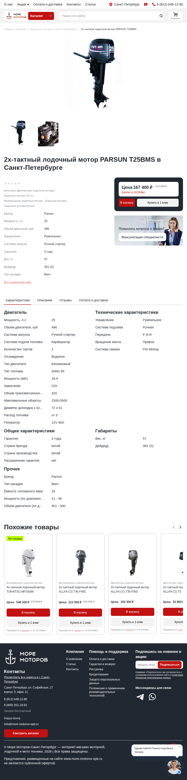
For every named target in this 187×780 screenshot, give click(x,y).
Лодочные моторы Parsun (19, 205)
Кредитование (98, 674)
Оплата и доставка (47, 4)
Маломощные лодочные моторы (23, 200)
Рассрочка (96, 669)
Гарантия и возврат (102, 664)
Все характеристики (17, 282)
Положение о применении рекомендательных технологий (107, 692)
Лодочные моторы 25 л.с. (19, 195)
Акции (21, 4)
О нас (8, 4)
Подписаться (169, 664)
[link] (108, 29)
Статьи (90, 4)
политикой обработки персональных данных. (159, 676)
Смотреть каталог (26, 733)
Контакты (74, 4)
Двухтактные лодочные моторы (35, 190)
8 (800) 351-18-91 (15, 705)
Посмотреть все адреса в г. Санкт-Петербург (27, 679)
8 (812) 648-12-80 (15, 699)
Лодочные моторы (56, 200)
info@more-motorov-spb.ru (21, 724)
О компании (74, 659)
